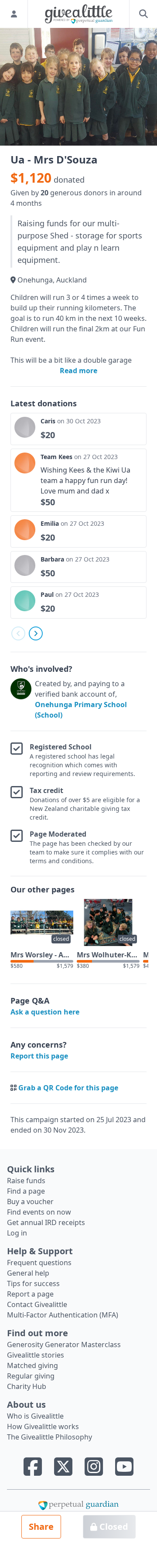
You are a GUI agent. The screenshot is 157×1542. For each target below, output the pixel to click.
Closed (112, 1526)
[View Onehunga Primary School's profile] (20, 699)
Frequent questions (39, 1262)
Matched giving (32, 1365)
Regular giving (31, 1376)
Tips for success (33, 1283)
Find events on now (39, 1212)
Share (41, 1526)
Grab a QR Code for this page (68, 1088)
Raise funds (26, 1180)
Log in (17, 1233)
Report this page (39, 1056)
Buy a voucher (30, 1201)
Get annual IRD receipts (46, 1222)
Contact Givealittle (37, 1304)
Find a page (26, 1191)
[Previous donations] (18, 633)
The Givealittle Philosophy (49, 1437)
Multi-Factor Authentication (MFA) (62, 1315)
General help (28, 1273)
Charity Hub (26, 1386)
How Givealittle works (43, 1426)
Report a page (30, 1294)
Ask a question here (44, 1012)
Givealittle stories (35, 1355)
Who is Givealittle (35, 1416)
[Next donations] (36, 633)
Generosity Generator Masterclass (64, 1344)
